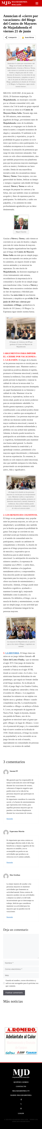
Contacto (21, 1086)
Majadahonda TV (21, 1091)
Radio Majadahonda (21, 1095)
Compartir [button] (12, 37)
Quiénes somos (21, 1082)
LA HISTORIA (12, 653)
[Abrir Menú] (36, 3)
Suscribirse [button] (28, 37)
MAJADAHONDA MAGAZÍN (19, 3)
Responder (10, 819)
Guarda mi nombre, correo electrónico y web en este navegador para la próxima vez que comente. (22, 983)
